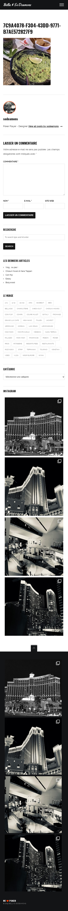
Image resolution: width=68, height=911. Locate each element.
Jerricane (9, 326)
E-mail (28, 201)
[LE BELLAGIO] (33, 687)
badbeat (40, 303)
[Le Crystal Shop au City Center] (34, 546)
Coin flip (9, 275)
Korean (21, 326)
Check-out (37, 309)
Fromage (57, 314)
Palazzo (8, 338)
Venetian (55, 349)
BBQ (50, 303)
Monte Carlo (24, 332)
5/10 (13, 303)
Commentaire (10, 162)
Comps (19, 314)
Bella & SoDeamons (17, 4)
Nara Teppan (50, 332)
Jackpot (49, 320)
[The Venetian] (34, 486)
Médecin (37, 332)
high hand (27, 320)
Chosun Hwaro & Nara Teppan (19, 271)
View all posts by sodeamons (43, 126)
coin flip (8, 314)
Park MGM (20, 338)
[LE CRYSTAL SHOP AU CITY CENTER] (33, 804)
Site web (49, 201)
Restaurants (48, 344)
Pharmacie (33, 338)
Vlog (16, 355)
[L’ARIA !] (33, 863)
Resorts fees (32, 344)
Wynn (41, 355)
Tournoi (43, 349)
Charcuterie (22, 309)
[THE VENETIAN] (33, 746)
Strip (20, 349)
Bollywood (10, 282)
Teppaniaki (31, 349)
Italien (39, 320)
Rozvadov (9, 349)
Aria (30, 303)
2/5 (6, 303)
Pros (7, 344)
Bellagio (9, 309)
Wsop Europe (28, 355)
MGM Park (9, 332)
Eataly (8, 279)
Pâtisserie (17, 344)
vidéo (7, 355)
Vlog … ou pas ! (12, 267)
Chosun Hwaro (52, 309)
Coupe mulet (32, 314)
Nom (6, 201)
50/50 (22, 303)
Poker (55, 338)
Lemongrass (47, 326)
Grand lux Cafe (12, 320)
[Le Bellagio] (34, 426)
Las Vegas (33, 326)
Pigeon (46, 338)
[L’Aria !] (34, 606)
